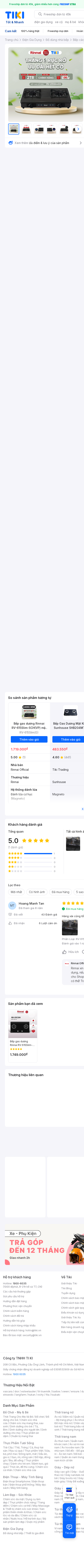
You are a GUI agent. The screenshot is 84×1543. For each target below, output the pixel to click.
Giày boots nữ (68, 1478)
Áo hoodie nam (71, 1447)
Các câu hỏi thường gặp (17, 1291)
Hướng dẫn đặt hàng (15, 1301)
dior (16, 1391)
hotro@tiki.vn (33, 1330)
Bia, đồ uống (16, 1460)
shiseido (8, 1394)
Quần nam (77, 1440)
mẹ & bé (70, 22)
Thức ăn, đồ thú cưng (22, 1466)
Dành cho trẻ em (20, 1463)
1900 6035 (19, 1374)
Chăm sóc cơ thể (21, 1505)
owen (65, 1391)
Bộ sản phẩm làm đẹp (24, 1520)
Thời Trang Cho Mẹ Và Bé (18, 1416)
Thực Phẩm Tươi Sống (18, 1443)
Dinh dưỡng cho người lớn (24, 1429)
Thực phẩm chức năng (23, 1502)
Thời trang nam (65, 1436)
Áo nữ (57, 1416)
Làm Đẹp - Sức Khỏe (17, 1494)
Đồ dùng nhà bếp (13, 1533)
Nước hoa (16, 1518)
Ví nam (58, 1528)
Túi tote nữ (76, 1517)
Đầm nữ (67, 1416)
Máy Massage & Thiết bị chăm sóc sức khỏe (26, 1507)
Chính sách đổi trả (13, 1315)
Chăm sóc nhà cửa (25, 1470)
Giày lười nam (62, 1492)
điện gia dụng (43, 22)
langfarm (20, 1394)
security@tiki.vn (32, 1335)
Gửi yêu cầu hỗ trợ (13, 1296)
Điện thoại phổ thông (22, 1484)
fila (47, 1394)
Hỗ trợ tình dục (32, 1518)
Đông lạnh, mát (28, 1453)
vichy (40, 1394)
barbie (56, 1391)
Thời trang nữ (64, 1412)
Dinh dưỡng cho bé (21, 1426)
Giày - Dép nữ (64, 1467)
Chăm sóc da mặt (13, 1499)
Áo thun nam (61, 1440)
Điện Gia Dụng (13, 1528)
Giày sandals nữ (74, 1474)
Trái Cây (8, 1447)
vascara (7, 1391)
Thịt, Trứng (21, 1447)
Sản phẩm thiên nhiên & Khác (23, 1510)
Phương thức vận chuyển (17, 1306)
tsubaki (55, 1394)
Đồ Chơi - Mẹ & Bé (16, 1412)
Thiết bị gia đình (34, 1533)
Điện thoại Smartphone (16, 1481)
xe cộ (59, 22)
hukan (31, 1394)
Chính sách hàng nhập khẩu (19, 1325)
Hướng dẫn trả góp (14, 1320)
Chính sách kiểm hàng (16, 1310)
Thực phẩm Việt (33, 1450)
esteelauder (28, 1391)
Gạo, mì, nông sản (22, 1457)
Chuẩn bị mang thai (21, 1436)
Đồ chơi (39, 1416)
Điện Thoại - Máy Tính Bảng (23, 1477)
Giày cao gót (62, 1471)
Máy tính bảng (19, 1487)
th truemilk (44, 1391)
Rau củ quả (15, 1450)
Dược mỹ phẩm (35, 1521)
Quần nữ (79, 1416)
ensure (75, 1391)
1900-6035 (20, 1283)
